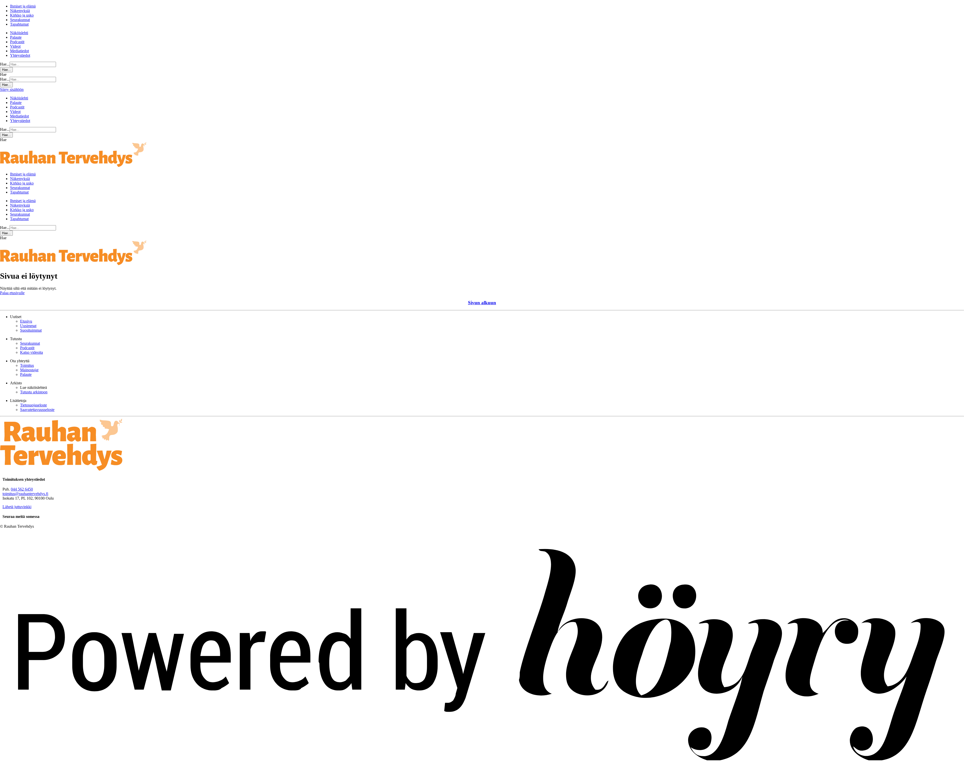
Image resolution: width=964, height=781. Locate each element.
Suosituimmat (31, 330)
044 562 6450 (22, 489)
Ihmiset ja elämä (23, 6)
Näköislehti (19, 33)
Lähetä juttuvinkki (17, 507)
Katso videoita (31, 352)
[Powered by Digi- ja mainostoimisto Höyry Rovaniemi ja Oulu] (482, 778)
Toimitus (27, 365)
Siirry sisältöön (12, 89)
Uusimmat (28, 326)
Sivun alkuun (482, 302)
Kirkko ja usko (22, 15)
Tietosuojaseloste (33, 405)
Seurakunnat (20, 20)
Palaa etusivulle (12, 293)
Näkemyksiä (20, 11)
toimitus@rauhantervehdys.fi (25, 494)
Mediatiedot (19, 51)
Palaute (16, 37)
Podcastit (17, 42)
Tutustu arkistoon (33, 392)
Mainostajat (29, 370)
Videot (15, 46)
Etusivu (26, 321)
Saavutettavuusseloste (37, 409)
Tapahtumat (19, 24)
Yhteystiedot (20, 55)
